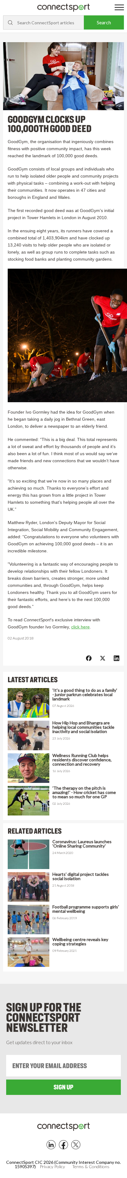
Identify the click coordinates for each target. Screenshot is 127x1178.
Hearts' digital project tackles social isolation (80, 876)
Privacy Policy (52, 1166)
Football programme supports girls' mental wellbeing (85, 909)
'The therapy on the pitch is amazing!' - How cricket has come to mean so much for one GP (84, 792)
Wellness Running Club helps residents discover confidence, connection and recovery (82, 759)
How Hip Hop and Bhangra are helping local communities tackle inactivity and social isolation (83, 727)
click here (80, 626)
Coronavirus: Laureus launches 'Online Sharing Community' (82, 843)
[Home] (63, 8)
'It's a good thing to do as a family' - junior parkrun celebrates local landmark (84, 694)
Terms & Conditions (90, 1166)
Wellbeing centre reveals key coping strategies (80, 941)
